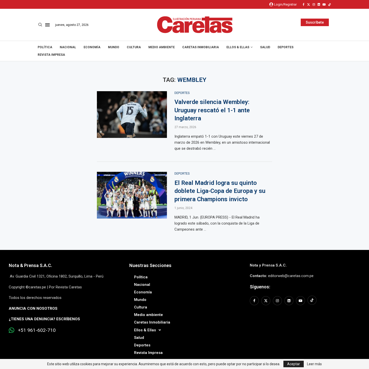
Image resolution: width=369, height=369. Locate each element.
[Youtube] (324, 4)
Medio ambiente (161, 47)
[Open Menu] (47, 25)
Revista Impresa (51, 55)
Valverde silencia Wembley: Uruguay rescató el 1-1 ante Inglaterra (212, 110)
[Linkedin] (318, 4)
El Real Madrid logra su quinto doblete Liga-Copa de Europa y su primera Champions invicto (219, 191)
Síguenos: (260, 286)
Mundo (113, 47)
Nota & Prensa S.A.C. (30, 265)
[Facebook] (303, 4)
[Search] (40, 25)
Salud (265, 47)
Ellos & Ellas (237, 47)
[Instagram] (313, 4)
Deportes (285, 47)
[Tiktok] (329, 4)
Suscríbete (315, 22)
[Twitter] (308, 4)
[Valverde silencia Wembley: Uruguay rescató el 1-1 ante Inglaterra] (132, 114)
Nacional (68, 47)
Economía (92, 47)
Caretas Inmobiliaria (200, 47)
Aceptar (293, 364)
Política (45, 47)
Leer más (314, 364)
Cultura (134, 47)
